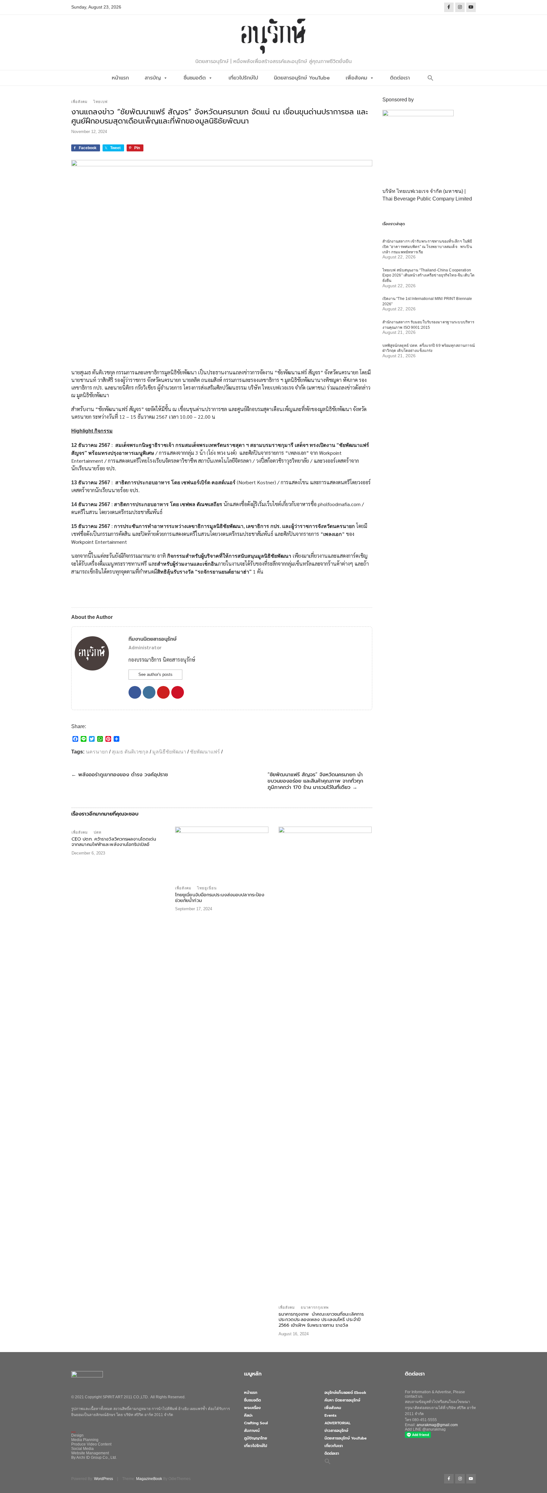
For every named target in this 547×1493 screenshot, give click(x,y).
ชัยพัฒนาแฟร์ (205, 751)
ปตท (97, 832)
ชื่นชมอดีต (195, 78)
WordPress (103, 1479)
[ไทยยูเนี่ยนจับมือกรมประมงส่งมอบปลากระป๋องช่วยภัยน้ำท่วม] (221, 854)
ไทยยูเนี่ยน (207, 888)
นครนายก (97, 751)
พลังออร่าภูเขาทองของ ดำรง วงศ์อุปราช (119, 774)
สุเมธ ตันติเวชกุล (130, 751)
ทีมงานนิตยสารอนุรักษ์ (153, 639)
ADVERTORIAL (337, 1423)
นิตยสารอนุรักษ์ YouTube (302, 78)
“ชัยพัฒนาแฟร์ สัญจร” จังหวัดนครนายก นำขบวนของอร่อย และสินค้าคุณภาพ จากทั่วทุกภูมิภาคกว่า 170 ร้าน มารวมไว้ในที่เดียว (315, 781)
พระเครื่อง (252, 1408)
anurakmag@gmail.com (437, 1425)
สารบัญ (153, 78)
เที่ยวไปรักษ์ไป (243, 78)
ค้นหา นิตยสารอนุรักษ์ (342, 1400)
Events (330, 1415)
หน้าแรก (120, 78)
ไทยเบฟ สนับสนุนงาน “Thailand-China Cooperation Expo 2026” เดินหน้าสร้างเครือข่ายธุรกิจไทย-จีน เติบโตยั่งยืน (428, 275)
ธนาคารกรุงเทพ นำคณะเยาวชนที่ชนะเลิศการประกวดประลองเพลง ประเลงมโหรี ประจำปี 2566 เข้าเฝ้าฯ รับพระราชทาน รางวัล (321, 1320)
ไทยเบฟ (100, 102)
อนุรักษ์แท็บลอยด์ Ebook (345, 1392)
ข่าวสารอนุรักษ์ (336, 1430)
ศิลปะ (248, 1415)
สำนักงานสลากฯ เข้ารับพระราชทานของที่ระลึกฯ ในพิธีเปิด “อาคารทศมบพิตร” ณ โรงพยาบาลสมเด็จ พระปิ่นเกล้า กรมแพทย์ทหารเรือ (427, 246)
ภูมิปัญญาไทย (255, 1438)
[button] (430, 78)
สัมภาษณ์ (252, 1430)
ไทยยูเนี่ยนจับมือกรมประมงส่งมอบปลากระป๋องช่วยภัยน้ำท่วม (219, 897)
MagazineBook (149, 1479)
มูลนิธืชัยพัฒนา (169, 751)
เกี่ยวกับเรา (333, 1446)
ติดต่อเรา (400, 78)
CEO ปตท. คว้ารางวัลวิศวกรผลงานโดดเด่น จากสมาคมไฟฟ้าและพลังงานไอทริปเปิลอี (114, 841)
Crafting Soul (256, 1423)
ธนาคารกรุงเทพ (315, 1307)
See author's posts (155, 674)
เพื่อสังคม (356, 78)
